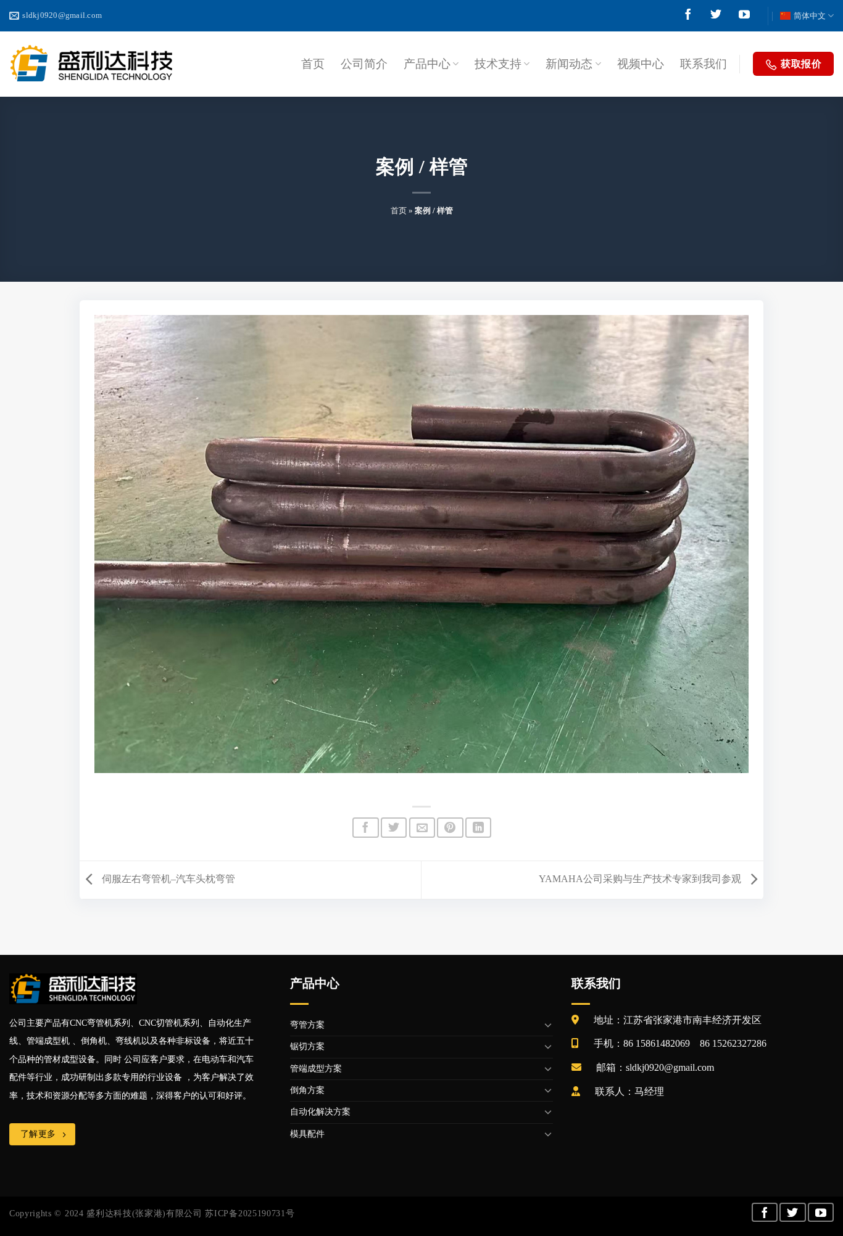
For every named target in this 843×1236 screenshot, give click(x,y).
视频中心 (640, 63)
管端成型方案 (316, 1068)
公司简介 (364, 63)
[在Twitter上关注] (716, 16)
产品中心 (427, 63)
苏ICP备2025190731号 (249, 1213)
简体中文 (810, 16)
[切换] (548, 1025)
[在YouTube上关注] (744, 16)
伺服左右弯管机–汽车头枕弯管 (167, 879)
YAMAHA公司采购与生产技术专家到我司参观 (641, 879)
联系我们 (703, 63)
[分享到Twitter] (394, 827)
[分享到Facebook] (365, 827)
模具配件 (307, 1134)
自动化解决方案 (320, 1111)
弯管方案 (307, 1024)
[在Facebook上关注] (688, 16)
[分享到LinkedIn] (478, 827)
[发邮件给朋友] (422, 827)
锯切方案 (307, 1046)
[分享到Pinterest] (450, 827)
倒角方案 (307, 1090)
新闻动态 (569, 63)
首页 (313, 63)
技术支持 (498, 63)
